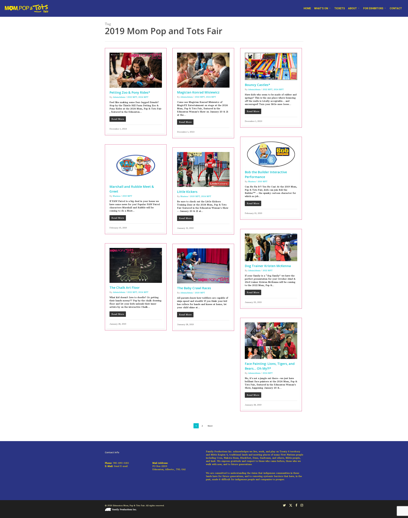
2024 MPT (143, 97)
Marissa (252, 181)
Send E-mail (121, 466)
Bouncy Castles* (257, 85)
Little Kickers (187, 192)
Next (210, 426)
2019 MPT (262, 181)
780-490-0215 (121, 463)
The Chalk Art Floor (124, 287)
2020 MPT (195, 196)
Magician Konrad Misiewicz (198, 92)
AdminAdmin (119, 97)
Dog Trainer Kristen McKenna (268, 266)
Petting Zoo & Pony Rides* (129, 92)
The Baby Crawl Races (194, 288)
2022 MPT (132, 97)
